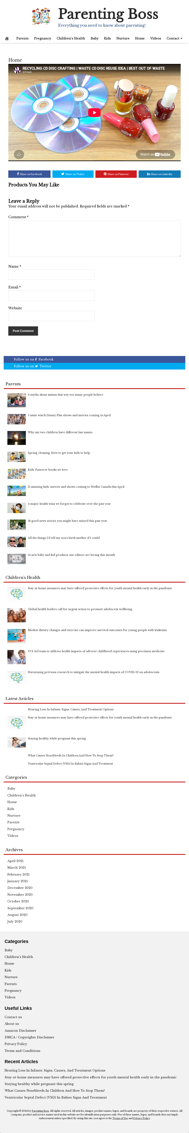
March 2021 (16, 867)
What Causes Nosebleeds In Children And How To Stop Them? (55, 1090)
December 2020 (19, 888)
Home (140, 38)
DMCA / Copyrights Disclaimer (29, 1037)
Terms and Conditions (22, 1051)
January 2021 (17, 881)
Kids (107, 38)
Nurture (123, 38)
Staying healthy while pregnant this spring (39, 1084)
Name (14, 266)
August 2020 (17, 915)
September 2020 (20, 908)
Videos (155, 38)
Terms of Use (120, 1118)
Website (15, 308)
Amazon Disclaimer (20, 1030)
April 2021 (15, 861)
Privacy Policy (16, 1044)
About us (12, 1024)
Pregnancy (42, 38)
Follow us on (33, 359)
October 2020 (18, 901)
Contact (173, 38)
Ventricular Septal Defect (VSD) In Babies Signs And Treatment (56, 1097)
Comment (18, 217)
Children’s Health (71, 38)
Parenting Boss (108, 14)
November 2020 (20, 894)
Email (14, 287)
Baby (95, 38)
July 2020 (14, 921)
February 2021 (18, 874)
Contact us (13, 1017)
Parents (22, 38)
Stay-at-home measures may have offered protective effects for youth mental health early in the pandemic (91, 1077)
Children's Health (21, 795)
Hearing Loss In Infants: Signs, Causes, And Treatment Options (55, 1070)
